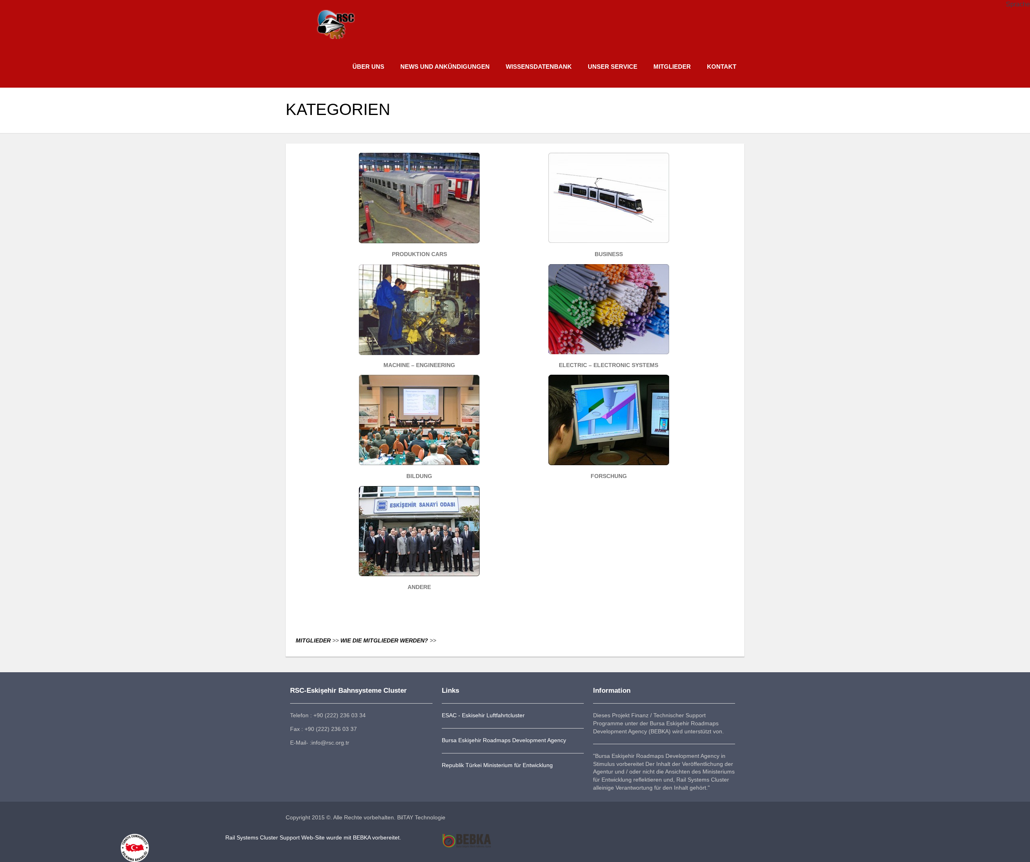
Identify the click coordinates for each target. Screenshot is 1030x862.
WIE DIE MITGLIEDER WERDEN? (385, 640)
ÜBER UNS (368, 66)
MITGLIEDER (672, 66)
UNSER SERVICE (612, 66)
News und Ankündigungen (445, 66)
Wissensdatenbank (539, 66)
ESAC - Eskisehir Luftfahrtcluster (483, 715)
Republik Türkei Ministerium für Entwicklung (497, 765)
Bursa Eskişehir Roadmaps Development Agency (504, 740)
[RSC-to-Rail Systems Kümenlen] (335, 20)
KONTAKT (721, 66)
